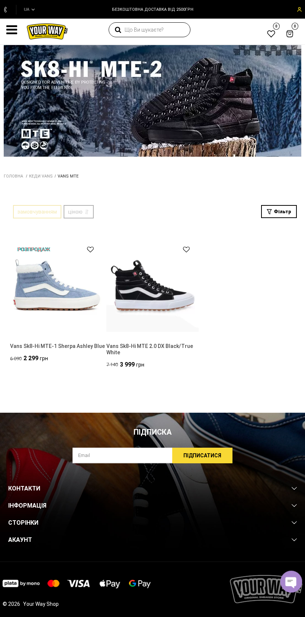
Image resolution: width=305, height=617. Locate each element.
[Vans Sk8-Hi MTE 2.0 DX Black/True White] (152, 285)
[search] (118, 30)
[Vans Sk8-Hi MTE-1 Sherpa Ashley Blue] (56, 285)
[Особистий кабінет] (298, 10)
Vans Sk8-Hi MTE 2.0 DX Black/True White (149, 349)
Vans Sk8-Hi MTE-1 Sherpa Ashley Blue (57, 346)
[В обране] (87, 249)
